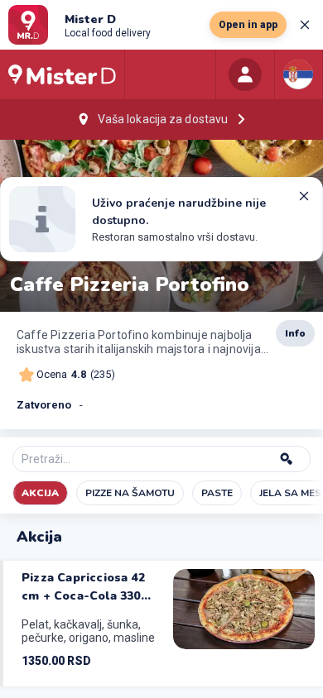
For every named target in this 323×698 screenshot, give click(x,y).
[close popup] (305, 25)
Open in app (248, 25)
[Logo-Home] (62, 74)
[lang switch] (298, 74)
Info (295, 333)
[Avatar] (245, 74)
